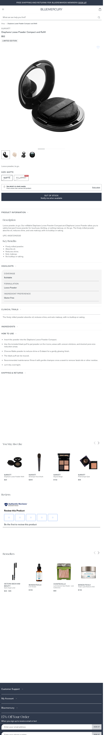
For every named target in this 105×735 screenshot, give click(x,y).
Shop (3, 24)
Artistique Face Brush (36, 477)
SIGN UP (97, 727)
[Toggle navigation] (3, 9)
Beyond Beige (58, 477)
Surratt (5, 28)
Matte (7, 177)
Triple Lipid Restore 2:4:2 (86, 587)
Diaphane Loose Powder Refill (14, 477)
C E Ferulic (32, 587)
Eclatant (22, 177)
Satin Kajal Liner (9, 588)
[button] (100, 9)
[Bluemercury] (51, 9)
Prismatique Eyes (84, 477)
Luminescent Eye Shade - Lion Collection (63, 587)
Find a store (96, 187)
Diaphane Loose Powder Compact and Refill (22, 24)
